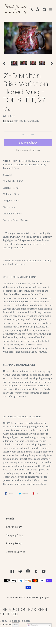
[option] (14, 63)
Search (10, 518)
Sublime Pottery (22, 597)
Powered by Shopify (39, 597)
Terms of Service (15, 551)
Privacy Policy (14, 543)
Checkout (5, 624)
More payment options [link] (28, 149)
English (33, 625)
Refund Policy (14, 526)
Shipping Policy (14, 535)
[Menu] (50, 9)
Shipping (8, 120)
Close (15, 624)
